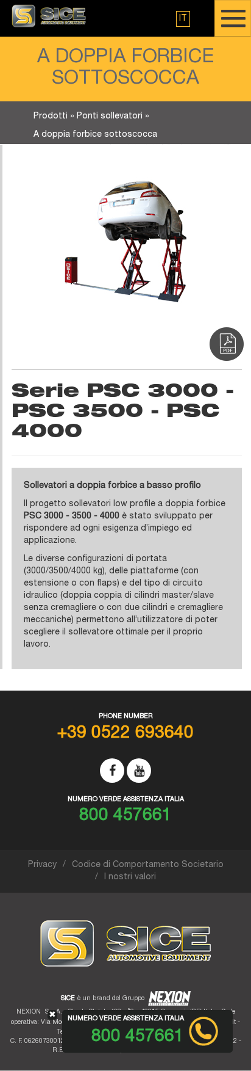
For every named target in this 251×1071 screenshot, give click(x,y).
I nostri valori (130, 877)
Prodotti (51, 116)
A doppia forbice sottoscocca (95, 135)
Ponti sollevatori (110, 116)
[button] (183, 19)
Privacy (42, 865)
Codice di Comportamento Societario (148, 865)
